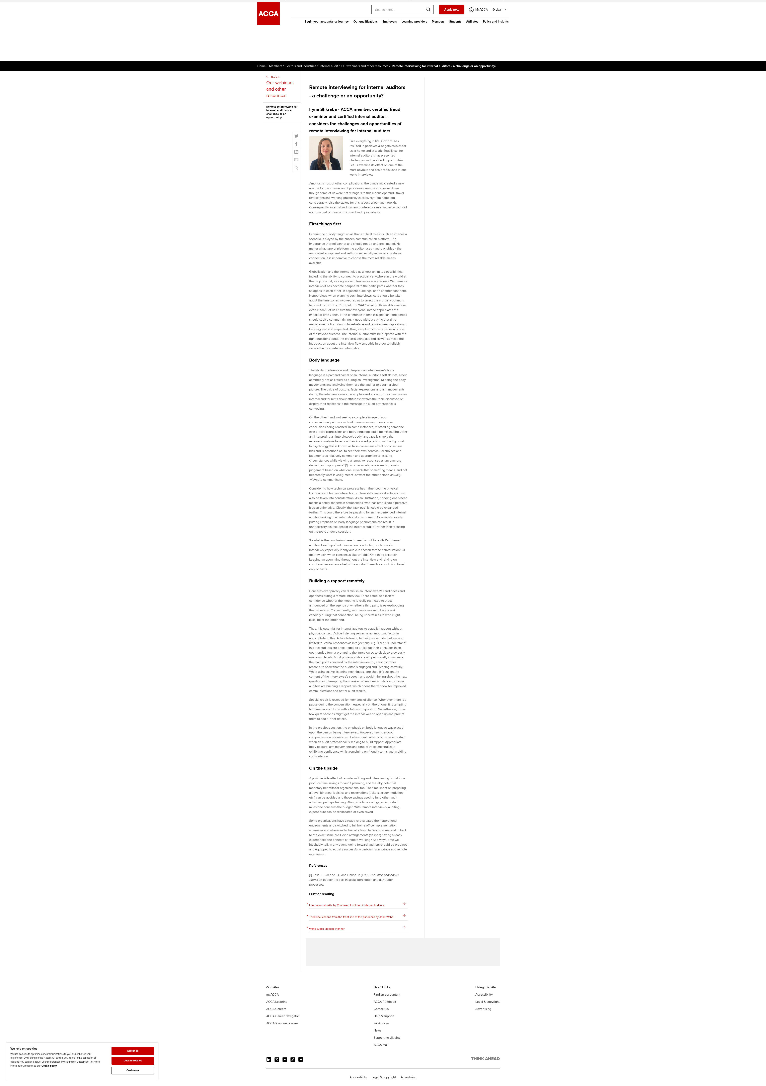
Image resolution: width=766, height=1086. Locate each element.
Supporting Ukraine (387, 1038)
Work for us (381, 1023)
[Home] (268, 24)
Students (455, 21)
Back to (280, 86)
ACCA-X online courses (282, 1023)
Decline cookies (133, 1060)
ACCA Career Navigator (282, 1016)
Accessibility (484, 995)
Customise (132, 1070)
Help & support (384, 1016)
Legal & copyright (487, 1002)
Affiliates (472, 21)
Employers (389, 21)
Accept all (132, 1050)
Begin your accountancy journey (327, 21)
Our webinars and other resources (364, 66)
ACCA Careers (276, 1009)
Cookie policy (49, 1065)
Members (438, 21)
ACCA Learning (276, 1002)
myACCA (272, 995)
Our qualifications (365, 21)
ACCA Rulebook (385, 1002)
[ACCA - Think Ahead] (485, 1059)
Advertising (483, 1009)
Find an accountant (387, 995)
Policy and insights (496, 21)
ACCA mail (381, 1045)
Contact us (381, 1009)
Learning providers (414, 21)
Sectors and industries (300, 66)
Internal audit (329, 66)
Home (261, 66)
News (377, 1030)
